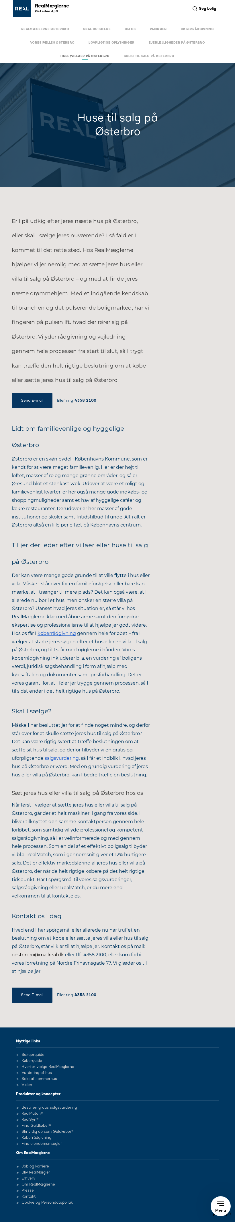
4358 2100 (85, 401)
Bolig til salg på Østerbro (149, 56)
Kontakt (28, 1197)
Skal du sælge (97, 29)
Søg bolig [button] (207, 9)
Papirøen (158, 29)
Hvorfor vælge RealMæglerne (47, 1067)
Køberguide (31, 1061)
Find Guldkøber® (36, 1126)
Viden (26, 1085)
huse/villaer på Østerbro (84, 56)
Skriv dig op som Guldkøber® (47, 1132)
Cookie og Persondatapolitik (47, 1203)
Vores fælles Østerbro (52, 42)
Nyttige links (28, 1041)
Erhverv (28, 1179)
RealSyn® (29, 1120)
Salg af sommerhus (39, 1079)
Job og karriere (35, 1167)
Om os (130, 29)
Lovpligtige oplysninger (111, 42)
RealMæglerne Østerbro (45, 29)
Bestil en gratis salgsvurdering (49, 1108)
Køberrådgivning (197, 29)
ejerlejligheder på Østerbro (177, 42)
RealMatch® (32, 1114)
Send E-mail (32, 401)
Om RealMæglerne (33, 1153)
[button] (221, 1206)
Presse (27, 1191)
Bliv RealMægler (35, 1173)
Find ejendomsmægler (41, 1144)
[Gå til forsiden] (22, 8)
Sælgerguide (32, 1055)
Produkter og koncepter (38, 1094)
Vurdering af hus (36, 1073)
